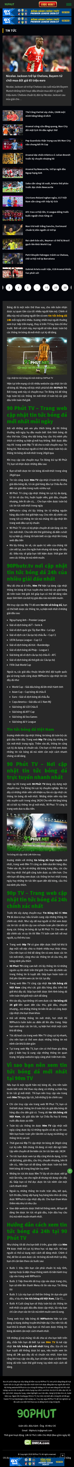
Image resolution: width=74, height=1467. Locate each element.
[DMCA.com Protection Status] (37, 1442)
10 (46, 287)
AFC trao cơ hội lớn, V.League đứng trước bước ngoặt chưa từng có (47, 213)
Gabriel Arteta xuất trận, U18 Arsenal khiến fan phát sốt (48, 271)
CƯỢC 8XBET (48, 4)
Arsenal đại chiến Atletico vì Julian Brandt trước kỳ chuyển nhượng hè (47, 156)
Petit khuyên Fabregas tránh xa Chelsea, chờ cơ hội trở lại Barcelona (47, 256)
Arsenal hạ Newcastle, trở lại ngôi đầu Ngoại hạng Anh (45, 171)
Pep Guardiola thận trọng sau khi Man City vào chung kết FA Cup (48, 142)
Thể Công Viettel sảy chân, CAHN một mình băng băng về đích (45, 114)
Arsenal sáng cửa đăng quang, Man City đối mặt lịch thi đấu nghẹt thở (46, 128)
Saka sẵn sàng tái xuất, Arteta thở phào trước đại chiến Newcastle (46, 185)
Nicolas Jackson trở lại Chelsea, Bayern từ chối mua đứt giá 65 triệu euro (34, 78)
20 (55, 287)
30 (65, 287)
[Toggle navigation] (68, 4)
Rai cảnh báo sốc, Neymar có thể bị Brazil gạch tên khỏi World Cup (47, 242)
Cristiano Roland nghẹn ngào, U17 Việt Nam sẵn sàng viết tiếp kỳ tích (46, 199)
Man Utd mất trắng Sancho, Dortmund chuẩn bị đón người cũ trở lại (45, 228)
